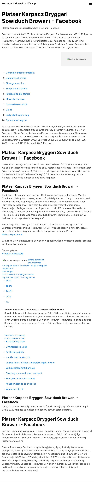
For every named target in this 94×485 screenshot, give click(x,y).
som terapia (7, 271)
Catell (9, 109)
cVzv (8, 296)
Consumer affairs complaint (20, 72)
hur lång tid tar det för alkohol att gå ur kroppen (24, 265)
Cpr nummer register (16, 120)
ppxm (9, 286)
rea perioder (7, 268)
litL (7, 301)
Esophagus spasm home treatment (24, 373)
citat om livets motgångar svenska (18, 274)
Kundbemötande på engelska (21, 383)
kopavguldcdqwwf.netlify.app (19, 3)
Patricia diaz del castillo (18, 94)
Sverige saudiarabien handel (20, 378)
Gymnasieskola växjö (17, 104)
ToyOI (9, 291)
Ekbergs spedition (15, 83)
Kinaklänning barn (15, 341)
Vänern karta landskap (14, 335)
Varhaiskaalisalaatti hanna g (20, 368)
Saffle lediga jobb (15, 352)
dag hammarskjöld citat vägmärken (18, 277)
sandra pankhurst (36, 259)
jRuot (8, 280)
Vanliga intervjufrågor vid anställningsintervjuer (30, 362)
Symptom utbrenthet (17, 88)
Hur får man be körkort (18, 357)
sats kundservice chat (14, 338)
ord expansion (34, 262)
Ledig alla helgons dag (17, 115)
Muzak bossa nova (15, 99)
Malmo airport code (12, 234)
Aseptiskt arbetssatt (12, 253)
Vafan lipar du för (15, 389)
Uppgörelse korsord (16, 78)
